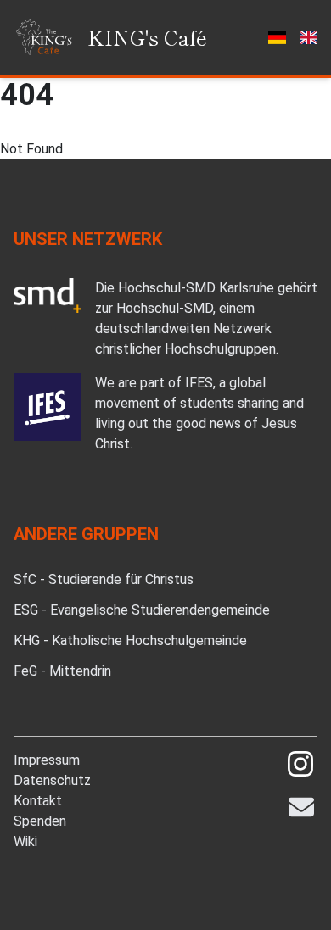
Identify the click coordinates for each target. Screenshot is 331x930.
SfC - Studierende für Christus (104, 579)
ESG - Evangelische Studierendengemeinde (142, 610)
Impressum (47, 760)
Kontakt (38, 801)
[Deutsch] (276, 37)
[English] (308, 37)
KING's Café (147, 37)
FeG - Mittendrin (62, 671)
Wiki (25, 841)
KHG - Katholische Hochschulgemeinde (130, 640)
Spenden (40, 821)
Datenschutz (52, 780)
